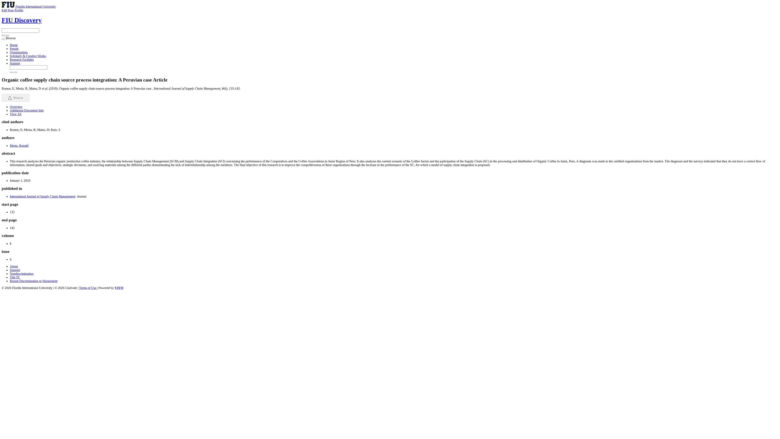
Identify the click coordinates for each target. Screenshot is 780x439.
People (14, 48)
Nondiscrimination (22, 273)
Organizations (19, 52)
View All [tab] (15, 114)
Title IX (15, 277)
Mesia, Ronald (19, 145)
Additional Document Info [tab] (27, 110)
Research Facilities (22, 59)
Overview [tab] (16, 107)
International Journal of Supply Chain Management (42, 196)
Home (14, 45)
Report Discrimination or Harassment (33, 281)
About (14, 266)
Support (15, 63)
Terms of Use (88, 288)
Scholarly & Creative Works (28, 56)
